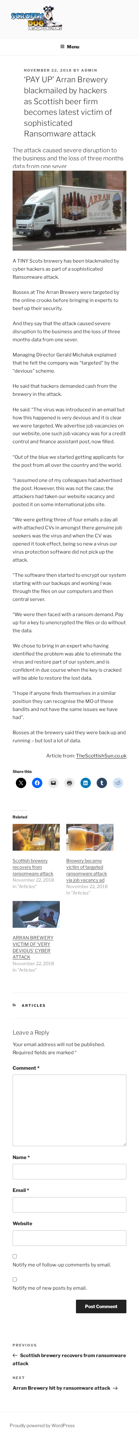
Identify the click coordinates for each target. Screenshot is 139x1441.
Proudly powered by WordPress (42, 1425)
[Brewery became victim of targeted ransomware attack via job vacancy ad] (89, 837)
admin (89, 70)
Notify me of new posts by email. (50, 1288)
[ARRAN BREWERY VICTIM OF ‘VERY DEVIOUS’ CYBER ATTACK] (36, 914)
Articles (34, 1005)
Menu (73, 46)
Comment (26, 1068)
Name (21, 1157)
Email (21, 1190)
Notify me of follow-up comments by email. (62, 1265)
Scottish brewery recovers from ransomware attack (33, 867)
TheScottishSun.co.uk (101, 756)
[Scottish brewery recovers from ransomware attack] (36, 837)
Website (22, 1223)
